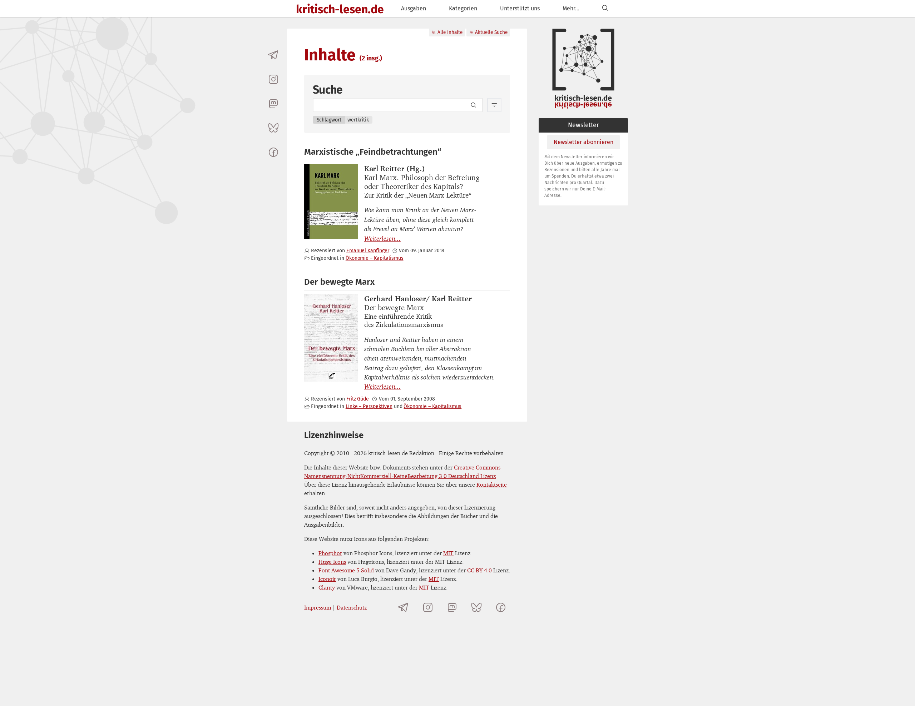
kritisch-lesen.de (340, 9)
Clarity (326, 587)
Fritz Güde (357, 399)
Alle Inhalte (450, 32)
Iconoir (327, 578)
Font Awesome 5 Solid (346, 570)
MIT (448, 553)
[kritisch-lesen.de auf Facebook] (273, 152)
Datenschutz (352, 607)
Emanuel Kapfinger (367, 251)
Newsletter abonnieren (583, 142)
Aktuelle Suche (491, 32)
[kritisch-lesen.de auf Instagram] (273, 79)
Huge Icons (332, 561)
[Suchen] (605, 8)
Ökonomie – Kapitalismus (375, 258)
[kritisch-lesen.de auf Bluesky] (273, 128)
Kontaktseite (491, 484)
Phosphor (330, 553)
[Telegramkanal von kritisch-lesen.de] (273, 55)
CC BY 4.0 (479, 570)
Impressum (317, 607)
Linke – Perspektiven (369, 406)
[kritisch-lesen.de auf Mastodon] (273, 103)
